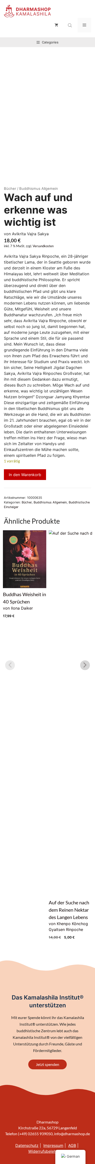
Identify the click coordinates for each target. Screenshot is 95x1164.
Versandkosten (43, 246)
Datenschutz (26, 1145)
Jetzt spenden (47, 1064)
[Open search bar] (70, 25)
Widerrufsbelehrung (46, 1151)
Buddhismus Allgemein (50, 502)
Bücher (10, 188)
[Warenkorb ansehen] (56, 25)
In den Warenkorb (25, 474)
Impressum (53, 1145)
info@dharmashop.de (72, 1133)
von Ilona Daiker (24, 604)
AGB (72, 1145)
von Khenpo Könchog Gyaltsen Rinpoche (70, 736)
